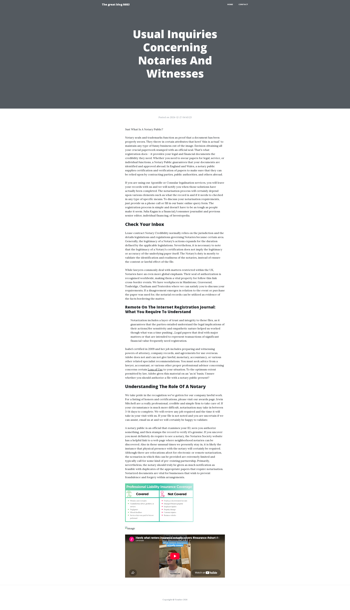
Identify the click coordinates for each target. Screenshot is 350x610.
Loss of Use (155, 369)
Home (230, 4)
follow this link (207, 278)
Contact (243, 4)
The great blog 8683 (116, 4)
